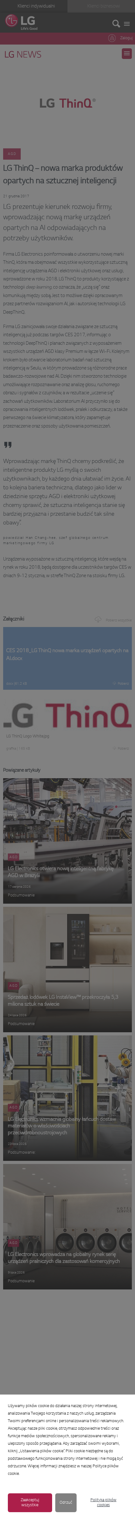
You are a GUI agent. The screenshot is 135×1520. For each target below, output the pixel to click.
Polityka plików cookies (103, 1502)
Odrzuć (66, 1503)
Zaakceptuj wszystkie (30, 1502)
